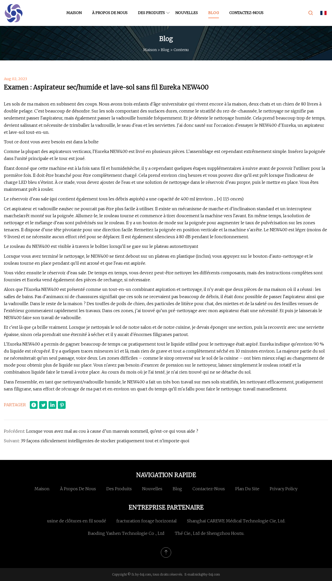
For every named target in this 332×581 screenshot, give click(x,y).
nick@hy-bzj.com (207, 574)
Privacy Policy (284, 488)
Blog (213, 12)
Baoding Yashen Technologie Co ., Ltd (126, 533)
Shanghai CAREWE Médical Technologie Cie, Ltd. (236, 520)
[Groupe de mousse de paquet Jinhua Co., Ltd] (13, 13)
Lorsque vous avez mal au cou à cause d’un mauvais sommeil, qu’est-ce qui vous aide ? (112, 431)
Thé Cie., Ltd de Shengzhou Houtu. (209, 533)
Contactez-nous (246, 12)
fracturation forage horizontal (146, 520)
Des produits (151, 12)
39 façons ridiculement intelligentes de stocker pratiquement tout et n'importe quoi (105, 440)
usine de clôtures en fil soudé (76, 520)
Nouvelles (186, 12)
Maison (74, 12)
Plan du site (247, 488)
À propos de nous (110, 12)
